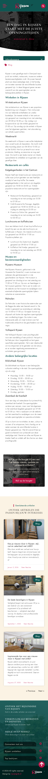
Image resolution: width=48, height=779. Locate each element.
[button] (43, 6)
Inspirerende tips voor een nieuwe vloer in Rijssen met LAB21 (23, 657)
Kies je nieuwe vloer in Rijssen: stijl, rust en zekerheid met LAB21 (23, 545)
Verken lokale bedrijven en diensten (22, 720)
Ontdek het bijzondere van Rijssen (20, 707)
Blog (10, 64)
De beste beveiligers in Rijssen (21, 599)
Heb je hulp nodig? (17, 731)
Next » (41, 690)
